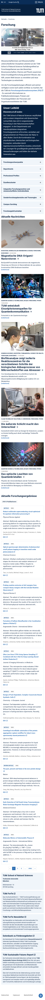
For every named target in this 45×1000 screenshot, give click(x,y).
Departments (8, 169)
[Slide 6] (33, 53)
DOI (4, 537)
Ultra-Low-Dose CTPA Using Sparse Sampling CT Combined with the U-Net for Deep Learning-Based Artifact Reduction (20, 657)
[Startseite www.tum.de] (40, 10)
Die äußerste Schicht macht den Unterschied (20, 425)
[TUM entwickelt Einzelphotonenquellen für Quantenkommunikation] (22, 287)
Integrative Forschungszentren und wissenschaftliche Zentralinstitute (16, 190)
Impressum (16, 995)
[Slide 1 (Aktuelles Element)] (15, 53)
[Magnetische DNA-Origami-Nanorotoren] (22, 234)
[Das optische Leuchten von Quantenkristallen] (22, 455)
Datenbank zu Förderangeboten (17, 936)
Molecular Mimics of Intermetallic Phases (17, 838)
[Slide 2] (18, 53)
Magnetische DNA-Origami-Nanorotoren (17, 257)
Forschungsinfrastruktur (12, 211)
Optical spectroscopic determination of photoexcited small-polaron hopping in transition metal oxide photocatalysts (21, 549)
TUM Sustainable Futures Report (18, 954)
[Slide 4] (26, 53)
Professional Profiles (11, 176)
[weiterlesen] (5, 269)
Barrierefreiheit (28, 995)
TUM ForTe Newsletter (13, 917)
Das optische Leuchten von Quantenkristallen (17, 475)
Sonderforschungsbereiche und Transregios (20, 198)
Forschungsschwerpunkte (13, 162)
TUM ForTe (8, 893)
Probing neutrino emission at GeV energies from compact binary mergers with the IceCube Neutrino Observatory (21, 587)
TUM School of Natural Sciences (11, 9)
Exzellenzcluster (9, 182)
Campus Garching (10, 204)
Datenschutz (5, 995)
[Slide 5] (30, 53)
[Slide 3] (22, 53)
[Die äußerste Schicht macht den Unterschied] (22, 403)
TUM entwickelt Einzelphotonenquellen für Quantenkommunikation (16, 308)
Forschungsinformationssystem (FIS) (26, 90)
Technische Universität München (11, 11)
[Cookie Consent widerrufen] (41, 996)
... (25, 868)
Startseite (4, 19)
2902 (30, 868)
